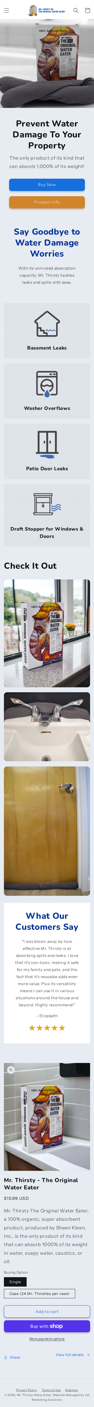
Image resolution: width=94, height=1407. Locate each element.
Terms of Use (51, 1390)
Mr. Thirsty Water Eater (34, 1395)
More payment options (47, 1339)
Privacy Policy (26, 1390)
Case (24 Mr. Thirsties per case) (39, 1293)
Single (15, 1282)
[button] (6, 10)
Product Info (47, 202)
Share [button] (15, 1357)
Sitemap (71, 1390)
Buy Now (47, 184)
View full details (70, 1354)
